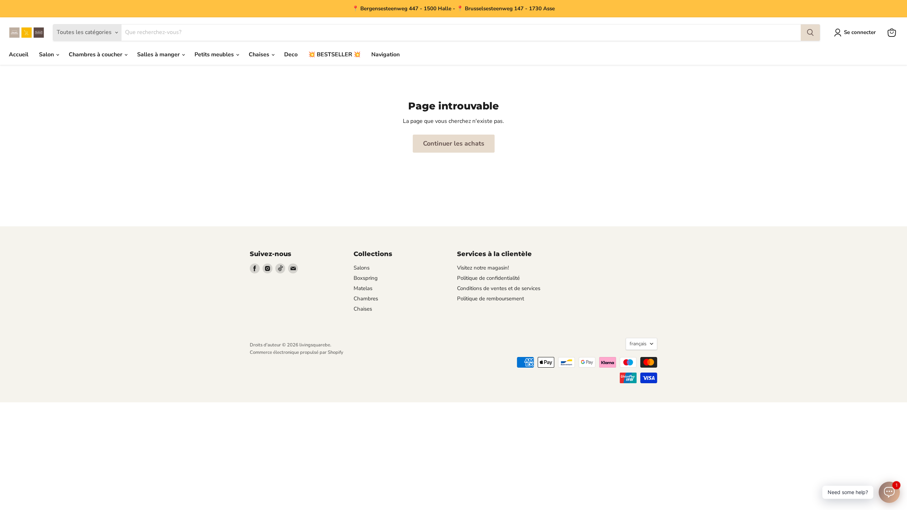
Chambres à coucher (96, 54)
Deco (291, 54)
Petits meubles (215, 54)
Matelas (363, 288)
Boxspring (366, 278)
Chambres (366, 298)
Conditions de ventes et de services (498, 288)
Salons (362, 267)
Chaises (260, 54)
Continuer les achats (453, 143)
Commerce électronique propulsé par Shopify (296, 352)
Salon (47, 54)
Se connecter (860, 32)
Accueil (18, 54)
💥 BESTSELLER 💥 (334, 54)
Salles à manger (159, 54)
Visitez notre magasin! (483, 267)
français (638, 343)
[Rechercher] (810, 32)
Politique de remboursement (490, 298)
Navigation (385, 54)
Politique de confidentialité (488, 278)
